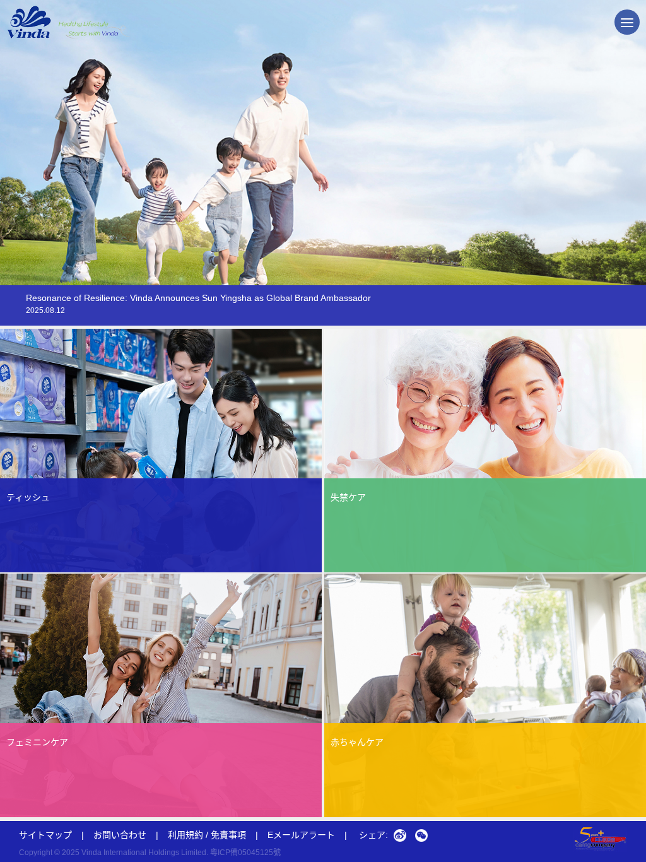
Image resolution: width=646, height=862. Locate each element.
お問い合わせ (119, 835)
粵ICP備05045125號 (245, 852)
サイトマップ (45, 835)
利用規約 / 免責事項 (207, 835)
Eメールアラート (307, 835)
